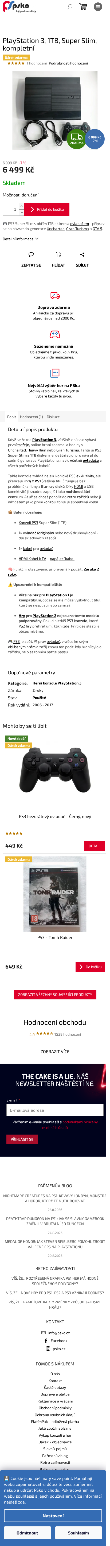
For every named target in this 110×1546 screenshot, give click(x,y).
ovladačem (79, 223)
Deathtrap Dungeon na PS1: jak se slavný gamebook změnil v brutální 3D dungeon (55, 1221)
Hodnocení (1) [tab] (31, 416)
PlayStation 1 (57, 595)
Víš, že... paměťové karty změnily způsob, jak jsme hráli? (55, 1304)
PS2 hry (25, 626)
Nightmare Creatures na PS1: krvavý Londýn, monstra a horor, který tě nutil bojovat (55, 1198)
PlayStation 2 (44, 615)
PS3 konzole (77, 620)
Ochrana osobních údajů (55, 1414)
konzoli (50, 502)
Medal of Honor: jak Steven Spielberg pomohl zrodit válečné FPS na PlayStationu (55, 1244)
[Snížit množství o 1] (21, 212)
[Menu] (98, 6)
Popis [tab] (11, 416)
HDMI (78, 486)
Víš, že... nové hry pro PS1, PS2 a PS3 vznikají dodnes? (55, 1292)
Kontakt (55, 1380)
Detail (94, 846)
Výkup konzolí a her (55, 1435)
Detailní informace (18, 238)
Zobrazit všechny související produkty (55, 994)
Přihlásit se (22, 1139)
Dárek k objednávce (55, 1442)
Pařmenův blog (55, 1455)
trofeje (23, 444)
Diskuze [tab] (53, 416)
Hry (22, 615)
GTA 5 (97, 228)
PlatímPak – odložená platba (55, 1421)
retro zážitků (78, 496)
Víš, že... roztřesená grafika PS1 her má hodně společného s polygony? (55, 1281)
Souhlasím (78, 1532)
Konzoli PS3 (28, 522)
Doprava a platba (55, 1394)
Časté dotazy (55, 1387)
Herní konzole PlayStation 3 (57, 683)
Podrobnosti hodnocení (68, 63)
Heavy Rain (37, 450)
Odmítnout (27, 1532)
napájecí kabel (62, 558)
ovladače (91, 460)
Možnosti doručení (20, 194)
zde (21, 1501)
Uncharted (56, 228)
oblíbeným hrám (22, 646)
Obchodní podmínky (55, 1407)
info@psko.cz (59, 1332)
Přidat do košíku (50, 209)
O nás (55, 1373)
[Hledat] (70, 6)
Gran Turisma (77, 228)
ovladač (29, 532)
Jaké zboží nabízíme (55, 1428)
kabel (27, 548)
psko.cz (59, 1348)
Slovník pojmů (55, 1448)
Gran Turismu (67, 450)
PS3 (16, 641)
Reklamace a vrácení (55, 1401)
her (35, 595)
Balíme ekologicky (55, 1469)
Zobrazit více (55, 1051)
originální (46, 532)
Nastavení (53, 1515)
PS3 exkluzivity (81, 476)
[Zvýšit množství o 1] (21, 206)
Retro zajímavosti (55, 1462)
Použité (39, 697)
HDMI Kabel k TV (32, 558)
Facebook (59, 1340)
